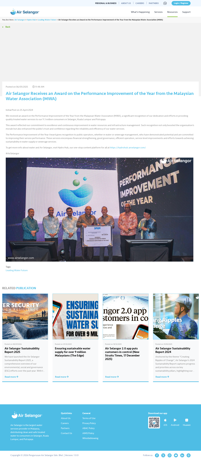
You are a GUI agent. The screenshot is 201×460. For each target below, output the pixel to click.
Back (7, 26)
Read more (10, 376)
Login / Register (181, 3)
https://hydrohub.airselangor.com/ (128, 147)
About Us (126, 3)
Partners (154, 3)
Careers (140, 3)
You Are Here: (8, 20)
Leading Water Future (17, 270)
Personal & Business (105, 3)
